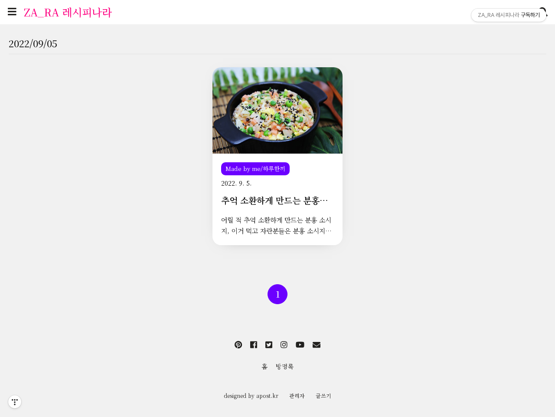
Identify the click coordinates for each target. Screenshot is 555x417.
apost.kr (267, 395)
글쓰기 (323, 395)
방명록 (285, 366)
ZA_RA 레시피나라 (68, 12)
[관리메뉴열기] (14, 401)
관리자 (297, 395)
